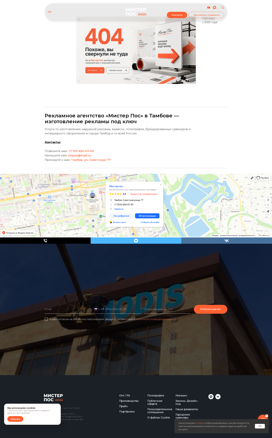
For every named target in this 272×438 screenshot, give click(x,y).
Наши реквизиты (187, 409)
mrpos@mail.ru (79, 155)
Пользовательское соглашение (159, 411)
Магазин (181, 395)
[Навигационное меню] (49, 11)
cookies (200, 423)
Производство (129, 400)
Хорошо (15, 419)
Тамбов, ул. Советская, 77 (91, 160)
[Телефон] (45, 240)
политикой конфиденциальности (156, 319)
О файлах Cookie (158, 417)
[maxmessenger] (214, 7)
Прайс (123, 406)
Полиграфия (155, 395)
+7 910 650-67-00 (81, 151)
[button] (222, 7)
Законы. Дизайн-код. (187, 402)
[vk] (226, 240)
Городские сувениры (183, 416)
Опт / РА (124, 395)
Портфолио (127, 411)
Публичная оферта (154, 402)
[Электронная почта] (209, 7)
